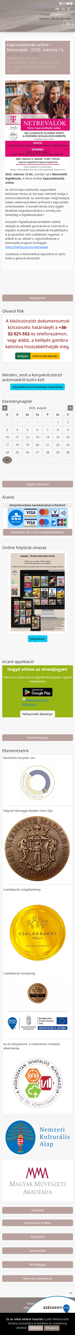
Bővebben (36, 1328)
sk (68, 9)
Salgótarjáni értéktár (37, 1223)
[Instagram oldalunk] (64, 3)
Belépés (22, 356)
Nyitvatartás (37, 298)
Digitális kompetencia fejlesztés (31, 69)
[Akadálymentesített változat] (71, 3)
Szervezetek (37, 1251)
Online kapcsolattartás (22, 60)
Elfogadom (52, 1328)
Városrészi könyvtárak (37, 1278)
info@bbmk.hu (61, 14)
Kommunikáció (41, 62)
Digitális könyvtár (37, 484)
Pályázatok (38, 1237)
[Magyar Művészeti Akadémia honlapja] (37, 1180)
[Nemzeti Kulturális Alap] (37, 1137)
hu (57, 9)
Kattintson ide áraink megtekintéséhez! (37, 532)
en (63, 9)
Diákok (19, 67)
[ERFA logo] (71, 1293)
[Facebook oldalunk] (61, 3)
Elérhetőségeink (37, 738)
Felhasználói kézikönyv (37, 714)
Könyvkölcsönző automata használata (38, 387)
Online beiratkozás (45, 356)
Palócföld (37, 1210)
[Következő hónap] (70, 408)
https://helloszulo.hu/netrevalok (26, 247)
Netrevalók (16, 58)
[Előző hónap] (5, 408)
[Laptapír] (37, 592)
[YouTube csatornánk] (68, 3)
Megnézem (37, 639)
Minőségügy (37, 1264)
